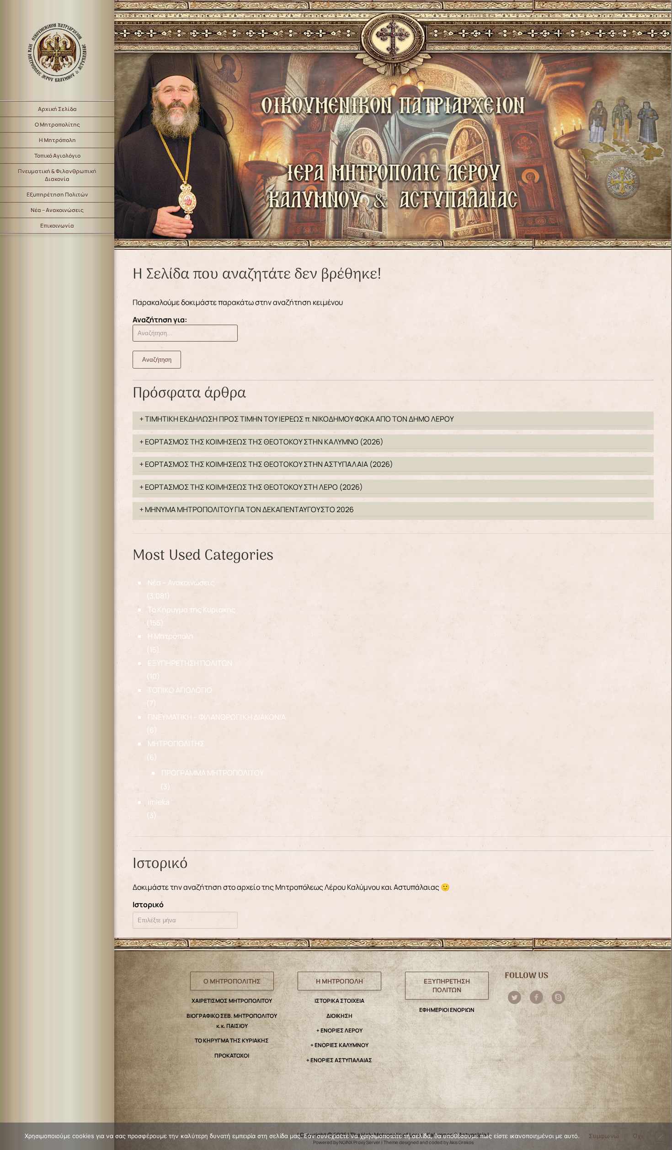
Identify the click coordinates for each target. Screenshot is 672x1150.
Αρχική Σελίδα (57, 109)
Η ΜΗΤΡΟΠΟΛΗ (339, 981)
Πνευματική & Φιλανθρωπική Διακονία (57, 175)
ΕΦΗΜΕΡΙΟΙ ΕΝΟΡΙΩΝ (447, 1010)
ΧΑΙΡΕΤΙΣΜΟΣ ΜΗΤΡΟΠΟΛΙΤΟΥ (232, 1001)
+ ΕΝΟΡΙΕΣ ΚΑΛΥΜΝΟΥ (339, 1045)
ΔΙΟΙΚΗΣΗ (339, 1016)
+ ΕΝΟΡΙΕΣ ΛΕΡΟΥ (339, 1030)
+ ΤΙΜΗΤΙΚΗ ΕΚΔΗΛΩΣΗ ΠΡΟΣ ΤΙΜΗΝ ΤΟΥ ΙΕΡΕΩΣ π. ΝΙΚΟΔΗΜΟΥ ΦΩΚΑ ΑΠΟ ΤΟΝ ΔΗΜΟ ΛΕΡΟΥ (296, 419)
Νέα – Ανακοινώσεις (57, 210)
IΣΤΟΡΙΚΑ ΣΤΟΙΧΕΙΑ (339, 1001)
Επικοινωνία (57, 226)
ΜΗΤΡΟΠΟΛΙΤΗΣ (176, 743)
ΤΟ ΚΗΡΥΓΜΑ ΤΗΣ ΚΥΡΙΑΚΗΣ (232, 1040)
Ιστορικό (148, 904)
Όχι (638, 1135)
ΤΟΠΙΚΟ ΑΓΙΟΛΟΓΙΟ (180, 690)
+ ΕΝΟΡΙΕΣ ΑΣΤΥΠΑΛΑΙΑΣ (339, 1060)
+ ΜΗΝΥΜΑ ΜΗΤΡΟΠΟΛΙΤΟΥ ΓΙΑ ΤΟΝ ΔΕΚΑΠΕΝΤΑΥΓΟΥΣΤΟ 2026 (246, 509)
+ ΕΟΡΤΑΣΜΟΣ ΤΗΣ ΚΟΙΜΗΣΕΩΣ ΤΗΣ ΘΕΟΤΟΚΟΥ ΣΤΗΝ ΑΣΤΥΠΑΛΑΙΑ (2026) (266, 464)
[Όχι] (660, 1137)
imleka (159, 802)
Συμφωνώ (604, 1135)
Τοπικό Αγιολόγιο (57, 156)
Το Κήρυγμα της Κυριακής (191, 609)
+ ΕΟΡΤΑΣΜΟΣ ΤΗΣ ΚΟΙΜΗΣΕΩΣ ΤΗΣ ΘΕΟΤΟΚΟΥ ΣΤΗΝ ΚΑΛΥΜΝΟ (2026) (261, 442)
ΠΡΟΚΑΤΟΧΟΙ (231, 1055)
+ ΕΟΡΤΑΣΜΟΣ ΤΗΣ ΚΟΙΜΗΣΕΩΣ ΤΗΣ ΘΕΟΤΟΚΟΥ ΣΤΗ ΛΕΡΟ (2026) (251, 487)
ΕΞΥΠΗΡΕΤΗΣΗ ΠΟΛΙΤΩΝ (190, 663)
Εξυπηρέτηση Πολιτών (57, 194)
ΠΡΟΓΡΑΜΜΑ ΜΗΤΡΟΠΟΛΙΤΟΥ (212, 773)
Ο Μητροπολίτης (57, 124)
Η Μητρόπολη (57, 140)
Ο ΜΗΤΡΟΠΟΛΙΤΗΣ (232, 981)
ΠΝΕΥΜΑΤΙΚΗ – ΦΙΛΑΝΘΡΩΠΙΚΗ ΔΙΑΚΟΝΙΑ (217, 717)
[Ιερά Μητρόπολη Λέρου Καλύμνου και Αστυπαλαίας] (57, 50)
